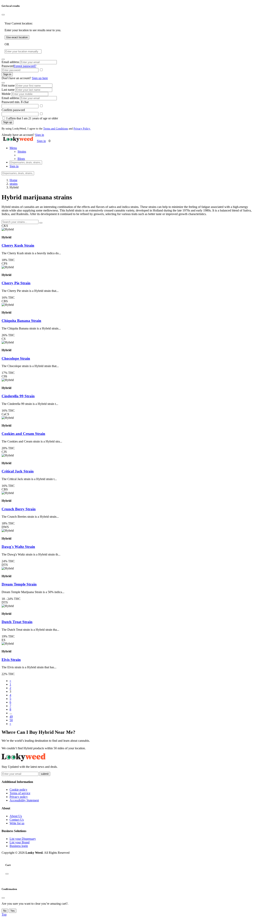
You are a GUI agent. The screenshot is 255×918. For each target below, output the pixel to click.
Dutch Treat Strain (17, 622)
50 (11, 720)
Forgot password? (25, 66)
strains (14, 183)
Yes (12, 910)
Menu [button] (13, 148)
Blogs (21, 158)
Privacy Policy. (82, 128)
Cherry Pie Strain (16, 283)
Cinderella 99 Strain (18, 396)
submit (45, 773)
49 (11, 716)
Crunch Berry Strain (19, 509)
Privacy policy (19, 796)
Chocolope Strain (16, 358)
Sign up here (40, 78)
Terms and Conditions (55, 128)
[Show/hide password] (41, 70)
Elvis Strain (11, 660)
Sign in (7, 74)
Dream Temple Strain (19, 584)
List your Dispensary (23, 838)
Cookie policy (18, 789)
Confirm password (13, 110)
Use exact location (17, 37)
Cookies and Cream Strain (23, 434)
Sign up (7, 122)
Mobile (6, 94)
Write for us (17, 823)
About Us (16, 816)
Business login (19, 846)
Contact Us (17, 819)
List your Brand (19, 842)
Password (8, 66)
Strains (22, 151)
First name (8, 85)
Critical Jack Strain (18, 471)
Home (13, 180)
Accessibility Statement (24, 800)
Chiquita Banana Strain (21, 321)
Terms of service (20, 793)
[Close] (3, 14)
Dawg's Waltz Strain (18, 547)
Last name (8, 89)
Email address (10, 62)
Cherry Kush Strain (18, 245)
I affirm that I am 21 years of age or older (32, 118)
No (4, 910)
